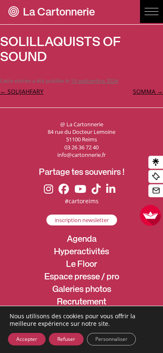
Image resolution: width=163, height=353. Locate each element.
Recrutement (81, 303)
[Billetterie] (155, 176)
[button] (151, 11)
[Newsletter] (155, 190)
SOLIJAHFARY (21, 91)
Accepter (26, 339)
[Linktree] (155, 162)
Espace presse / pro (81, 278)
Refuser (66, 339)
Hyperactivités (81, 252)
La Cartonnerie (59, 13)
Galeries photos (81, 290)
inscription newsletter (82, 220)
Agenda (82, 240)
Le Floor (81, 265)
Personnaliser (111, 339)
